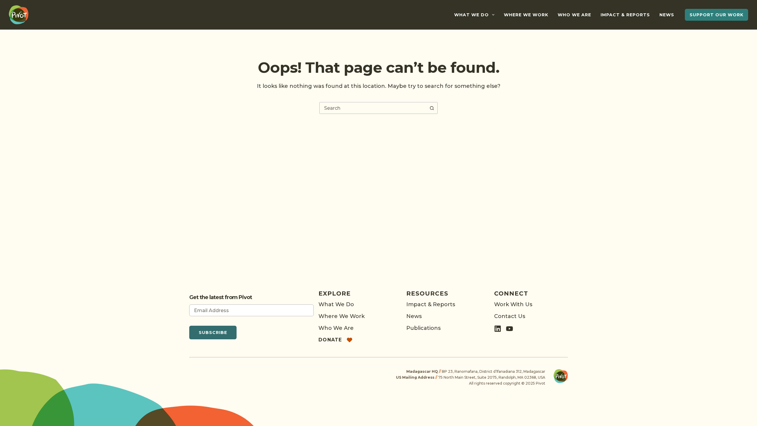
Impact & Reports (625, 14)
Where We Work (526, 14)
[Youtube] (509, 328)
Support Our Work (716, 14)
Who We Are (574, 14)
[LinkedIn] (497, 328)
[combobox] (373, 108)
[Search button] (431, 108)
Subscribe (213, 332)
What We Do (471, 14)
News (666, 14)
